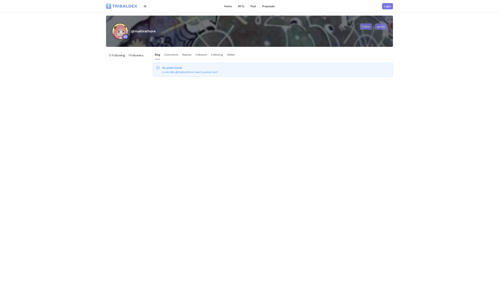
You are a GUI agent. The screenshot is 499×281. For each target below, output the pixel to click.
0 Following (117, 55)
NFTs (241, 6)
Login (387, 6)
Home (228, 6)
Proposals (268, 6)
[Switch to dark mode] (145, 6)
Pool (253, 6)
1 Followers (135, 55)
